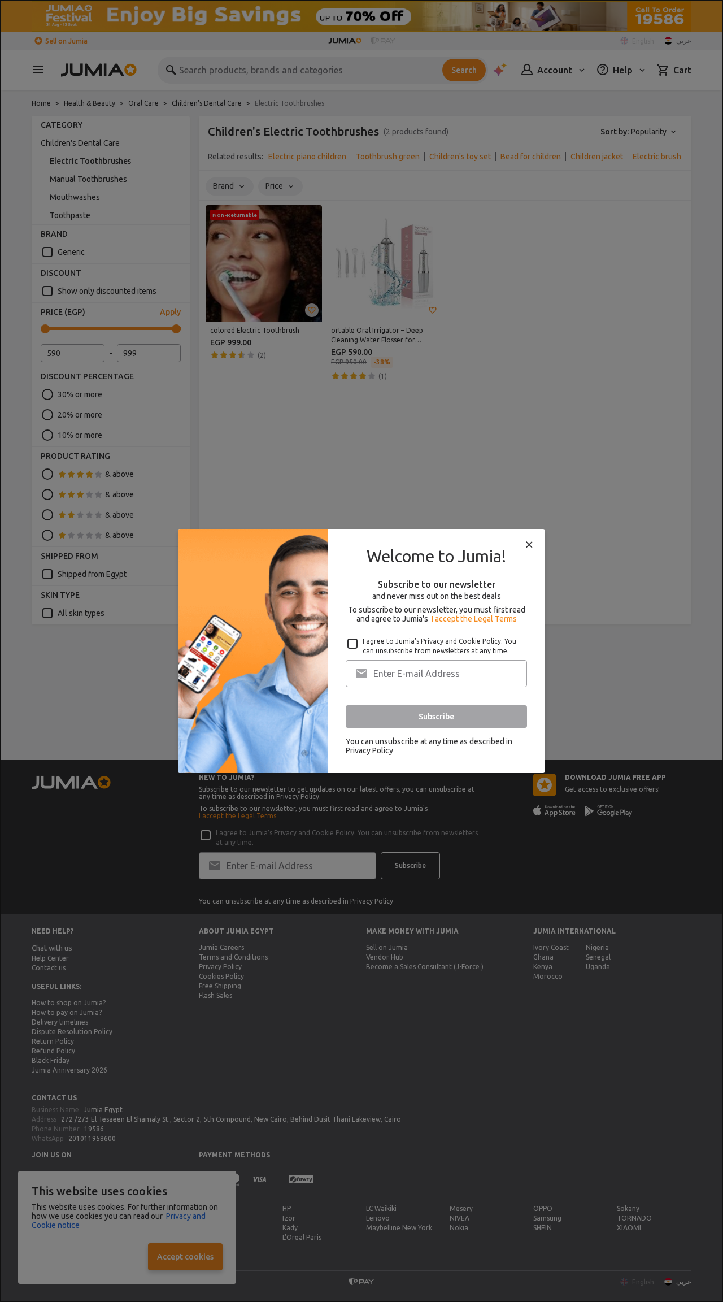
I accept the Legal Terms (474, 618)
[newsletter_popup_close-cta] (529, 544)
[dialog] (361, 651)
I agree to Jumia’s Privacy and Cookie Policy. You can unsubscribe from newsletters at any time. (439, 645)
